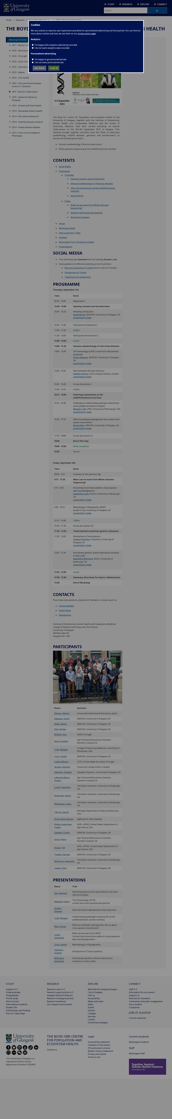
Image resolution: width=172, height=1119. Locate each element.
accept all (54, 68)
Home (9, 20)
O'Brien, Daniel (61, 812)
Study (111, 4)
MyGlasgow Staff (137, 1053)
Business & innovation (139, 998)
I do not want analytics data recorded (52, 48)
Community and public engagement (146, 1001)
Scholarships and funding (18, 1010)
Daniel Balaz (65, 610)
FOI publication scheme (99, 1048)
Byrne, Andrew (61, 741)
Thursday (69, 175)
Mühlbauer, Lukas (62, 804)
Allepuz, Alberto (62, 713)
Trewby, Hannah (62, 854)
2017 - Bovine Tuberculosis (25, 45)
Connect (162, 4)
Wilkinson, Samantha (64, 861)
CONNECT (135, 984)
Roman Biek (78, 425)
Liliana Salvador (66, 606)
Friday (67, 201)
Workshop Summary (80, 217)
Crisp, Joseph (60, 756)
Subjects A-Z (12, 989)
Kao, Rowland (60, 893)
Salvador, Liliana (62, 832)
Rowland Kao (79, 314)
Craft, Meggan (61, 749)
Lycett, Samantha (62, 787)
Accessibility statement (99, 1042)
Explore (144, 4)
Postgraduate (12, 995)
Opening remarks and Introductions (88, 179)
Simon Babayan (80, 357)
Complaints (134, 1007)
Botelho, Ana (60, 734)
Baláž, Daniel (60, 724)
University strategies (98, 1022)
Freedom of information (99, 1045)
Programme (64, 171)
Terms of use (94, 1057)
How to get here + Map (69, 232)
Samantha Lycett (81, 493)
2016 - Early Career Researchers (27, 61)
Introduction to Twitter (76, 272)
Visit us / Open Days (15, 1013)
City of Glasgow (95, 992)
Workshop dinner (67, 228)
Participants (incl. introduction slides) (76, 242)
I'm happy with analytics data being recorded (56, 45)
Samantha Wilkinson (83, 558)
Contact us (52, 1049)
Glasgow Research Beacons (60, 995)
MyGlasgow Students (139, 1042)
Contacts (63, 237)
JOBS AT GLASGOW (140, 1012)
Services (92, 1016)
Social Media (65, 166)
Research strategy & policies (60, 998)
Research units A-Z (56, 989)
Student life (11, 1007)
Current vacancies (137, 1018)
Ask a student (135, 1004)
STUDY (10, 984)
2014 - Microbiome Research (25, 116)
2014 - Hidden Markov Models (26, 127)
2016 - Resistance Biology (24, 50)
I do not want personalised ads (49, 62)
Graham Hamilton (81, 539)
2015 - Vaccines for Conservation (27, 67)
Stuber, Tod (59, 847)
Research (127, 4)
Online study (12, 998)
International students (16, 1004)
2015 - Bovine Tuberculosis (25, 91)
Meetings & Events (18, 39)
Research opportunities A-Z (60, 992)
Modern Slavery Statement (100, 1051)
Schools (91, 1010)
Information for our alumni (142, 992)
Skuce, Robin (60, 839)
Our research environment (59, 1004)
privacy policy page (87, 33)
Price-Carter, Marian (63, 819)
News (90, 1004)
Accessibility (94, 998)
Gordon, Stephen (62, 767)
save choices (39, 68)
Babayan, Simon (62, 718)
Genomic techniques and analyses (86, 212)
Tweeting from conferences (78, 277)
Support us (134, 995)
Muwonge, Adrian (62, 795)
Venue (62, 223)
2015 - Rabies (18, 72)
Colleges (92, 1013)
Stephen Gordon (81, 373)
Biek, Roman (60, 729)
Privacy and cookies (97, 1054)
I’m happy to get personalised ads (50, 59)
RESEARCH (53, 984)
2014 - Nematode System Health (27, 111)
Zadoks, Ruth (60, 868)
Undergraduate (13, 992)
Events (91, 1007)
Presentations (65, 246)
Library (91, 1019)
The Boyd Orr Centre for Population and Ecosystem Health (65, 1040)
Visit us (91, 995)
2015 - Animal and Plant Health (26, 105)
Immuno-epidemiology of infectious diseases (92, 183)
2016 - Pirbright (19, 56)
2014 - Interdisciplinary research (27, 122)
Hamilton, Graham (63, 772)
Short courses (12, 1001)
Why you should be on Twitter (79, 267)
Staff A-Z (133, 989)
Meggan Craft (79, 409)
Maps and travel (95, 1001)
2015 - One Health (20, 77)
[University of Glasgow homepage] (16, 7)
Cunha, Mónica (61, 761)
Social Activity (77, 195)
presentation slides (82, 317)
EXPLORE (93, 984)
